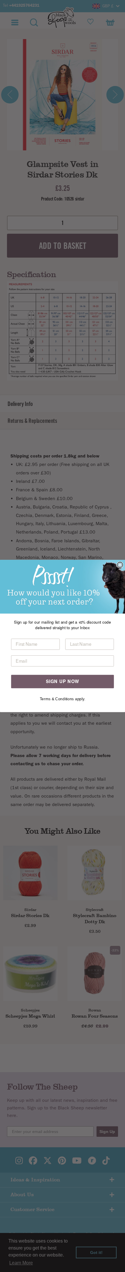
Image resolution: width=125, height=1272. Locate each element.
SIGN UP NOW (62, 681)
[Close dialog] (120, 565)
